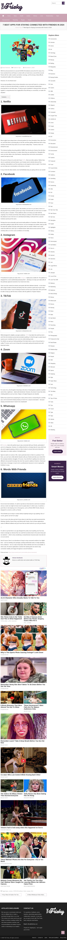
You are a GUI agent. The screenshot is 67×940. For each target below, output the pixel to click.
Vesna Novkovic (6, 67)
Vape (51, 415)
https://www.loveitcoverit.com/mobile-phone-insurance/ (23, 552)
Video (51, 422)
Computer (53, 112)
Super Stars (53, 381)
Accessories (53, 39)
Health (21, 15)
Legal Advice (53, 265)
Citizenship (53, 101)
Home (9, 15)
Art (51, 49)
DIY (51, 136)
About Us (34, 937)
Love (41, 15)
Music (51, 311)
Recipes (52, 346)
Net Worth (53, 318)
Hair (51, 206)
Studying (52, 374)
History (52, 230)
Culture (52, 129)
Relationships (49, 15)
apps (7, 891)
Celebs (28, 15)
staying (28, 891)
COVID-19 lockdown (18, 891)
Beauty (52, 59)
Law (51, 262)
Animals (52, 42)
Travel (29, 20)
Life (51, 269)
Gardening (53, 185)
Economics (53, 140)
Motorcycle (53, 300)
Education (53, 143)
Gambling (52, 178)
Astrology (52, 52)
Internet (52, 255)
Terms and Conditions (54, 937)
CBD (51, 91)
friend (24, 891)
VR (51, 426)
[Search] (63, 3)
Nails (51, 314)
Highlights (52, 227)
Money (52, 297)
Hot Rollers (53, 244)
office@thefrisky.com (32, 924)
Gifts (51, 189)
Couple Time (53, 115)
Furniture (52, 171)
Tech (32, 891)
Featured (52, 161)
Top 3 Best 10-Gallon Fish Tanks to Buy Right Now (12, 894)
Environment (53, 150)
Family (52, 154)
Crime (52, 122)
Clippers (52, 105)
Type (51, 412)
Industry (52, 251)
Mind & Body (53, 293)
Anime (52, 46)
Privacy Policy (63, 937)
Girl (51, 192)
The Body (52, 391)
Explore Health (57, 451)
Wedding (52, 429)
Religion (52, 353)
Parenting (15, 20)
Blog (51, 70)
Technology (53, 387)
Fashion (52, 157)
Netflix (23, 160)
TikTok (27, 335)
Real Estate (53, 342)
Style (57, 15)
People (52, 328)
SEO (51, 360)
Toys (51, 405)
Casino (52, 87)
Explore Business (57, 477)
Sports (52, 370)
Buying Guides (54, 77)
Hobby (52, 234)
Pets (51, 332)
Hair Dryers (53, 213)
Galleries (52, 175)
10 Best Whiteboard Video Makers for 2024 (37, 894)
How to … (52, 248)
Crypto (52, 126)
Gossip (52, 196)
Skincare (52, 367)
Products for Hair (54, 339)
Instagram (23, 277)
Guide (52, 199)
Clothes (52, 108)
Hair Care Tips (54, 210)
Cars (51, 84)
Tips (19, 67)
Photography (53, 335)
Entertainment (6, 20)
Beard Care (53, 56)
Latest (45, 937)
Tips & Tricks (53, 398)
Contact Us (40, 937)
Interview (52, 258)
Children (52, 98)
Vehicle (52, 419)
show (8, 97)
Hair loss (52, 216)
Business (52, 73)
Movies (35, 15)
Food (51, 164)
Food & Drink (53, 168)
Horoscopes (53, 241)
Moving (52, 307)
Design (52, 133)
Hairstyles (52, 220)
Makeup (52, 283)
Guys (51, 203)
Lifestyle (52, 272)
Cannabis (52, 80)
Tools (51, 401)
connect (11, 891)
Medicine (52, 290)
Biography (53, 66)
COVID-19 (53, 119)
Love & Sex (53, 276)
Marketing (53, 286)
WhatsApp (4, 445)
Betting (52, 63)
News (15, 15)
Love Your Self (54, 279)
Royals (23, 20)
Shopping (52, 363)
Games (52, 182)
